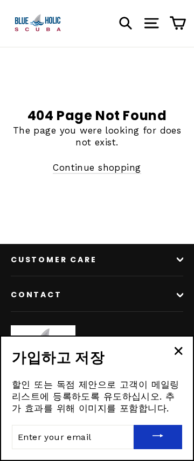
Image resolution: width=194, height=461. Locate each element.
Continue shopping (97, 167)
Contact (36, 294)
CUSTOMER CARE (53, 259)
